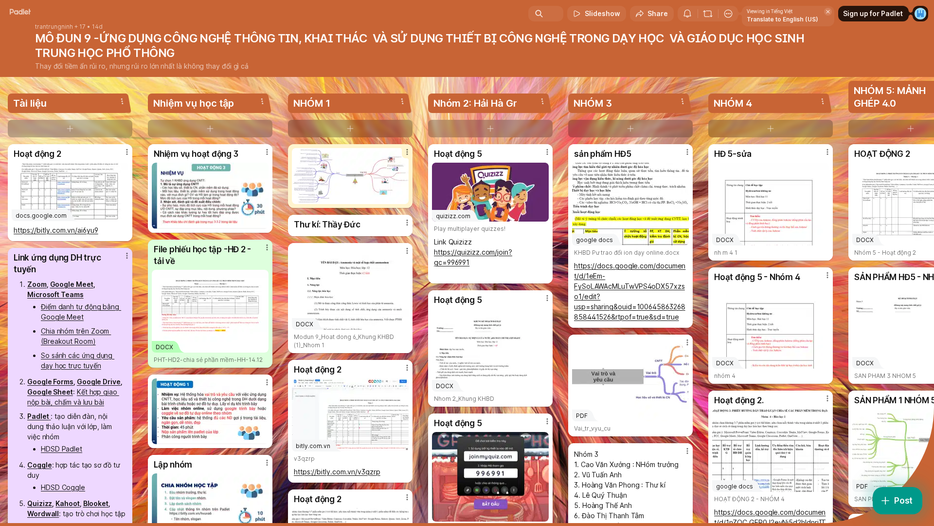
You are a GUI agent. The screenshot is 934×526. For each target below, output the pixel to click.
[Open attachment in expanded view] (210, 196)
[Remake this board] (708, 13)
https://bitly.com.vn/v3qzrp (337, 472)
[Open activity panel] (687, 13)
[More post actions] (127, 152)
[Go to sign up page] (920, 13)
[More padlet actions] (728, 13)
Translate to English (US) (782, 19)
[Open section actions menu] (122, 101)
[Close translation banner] (828, 12)
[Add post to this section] (70, 128)
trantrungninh (54, 26)
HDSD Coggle (63, 487)
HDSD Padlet (61, 449)
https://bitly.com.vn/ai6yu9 (56, 230)
